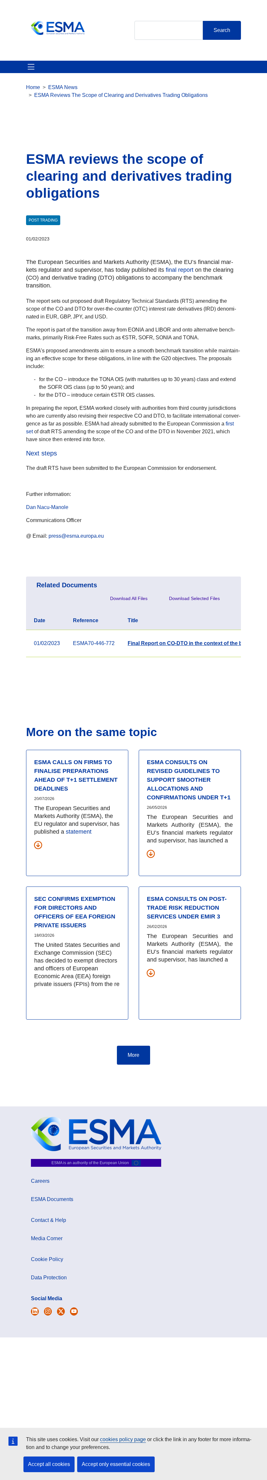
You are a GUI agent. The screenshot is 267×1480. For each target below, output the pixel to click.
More (133, 1055)
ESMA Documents (52, 1199)
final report (179, 270)
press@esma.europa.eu (76, 536)
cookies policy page (123, 1439)
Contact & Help (48, 1220)
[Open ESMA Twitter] (35, 1311)
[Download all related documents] (38, 845)
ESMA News (62, 87)
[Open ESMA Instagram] (48, 1311)
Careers (40, 1181)
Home (33, 87)
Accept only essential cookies (116, 1464)
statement (78, 831)
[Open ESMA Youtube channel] (74, 1311)
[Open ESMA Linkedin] (61, 1311)
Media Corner (47, 1238)
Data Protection (49, 1277)
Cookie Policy (47, 1259)
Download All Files (129, 598)
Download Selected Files (194, 598)
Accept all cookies (49, 1464)
